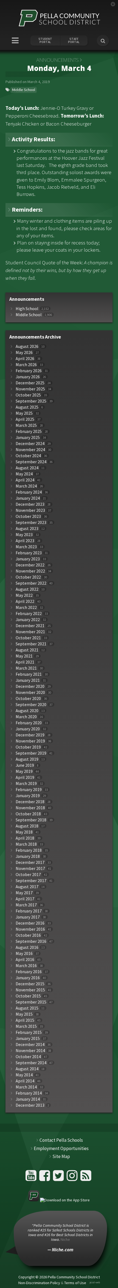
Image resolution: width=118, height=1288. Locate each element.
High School (27, 308)
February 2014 (29, 1093)
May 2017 (24, 892)
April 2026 (25, 358)
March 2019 (26, 783)
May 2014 (24, 1074)
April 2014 (25, 1081)
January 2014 (28, 1099)
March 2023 (26, 546)
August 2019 (27, 759)
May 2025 (24, 413)
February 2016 (29, 971)
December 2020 (30, 686)
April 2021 (25, 662)
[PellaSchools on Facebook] (45, 1178)
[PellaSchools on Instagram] (73, 1178)
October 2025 (28, 395)
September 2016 (31, 941)
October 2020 (28, 698)
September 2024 (31, 461)
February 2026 (29, 370)
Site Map (61, 1156)
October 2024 (28, 455)
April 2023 (25, 540)
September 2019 (31, 753)
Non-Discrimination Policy (39, 1282)
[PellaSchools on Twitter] (59, 1178)
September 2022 (31, 583)
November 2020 (30, 692)
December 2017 (30, 862)
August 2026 (27, 346)
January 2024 (28, 498)
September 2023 (31, 522)
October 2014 (28, 1056)
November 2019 (30, 741)
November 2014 (30, 1050)
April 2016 (25, 959)
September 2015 (31, 1002)
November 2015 (30, 989)
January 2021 (28, 680)
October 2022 (28, 577)
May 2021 (24, 656)
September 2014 (31, 1062)
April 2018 (25, 838)
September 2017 (31, 880)
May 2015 (24, 1014)
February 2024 (29, 492)
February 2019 (29, 789)
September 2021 (31, 643)
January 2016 (28, 977)
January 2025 (28, 437)
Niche (65, 1239)
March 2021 (26, 668)
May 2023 (24, 534)
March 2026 (26, 364)
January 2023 (28, 558)
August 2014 (27, 1068)
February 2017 (29, 911)
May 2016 (24, 953)
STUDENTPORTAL (45, 41)
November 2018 (30, 807)
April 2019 (25, 777)
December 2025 (30, 382)
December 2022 (30, 565)
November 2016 (30, 929)
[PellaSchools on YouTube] (32, 1178)
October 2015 (28, 996)
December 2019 (30, 735)
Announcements (57, 60)
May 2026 (24, 352)
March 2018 (26, 844)
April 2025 (25, 419)
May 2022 (24, 595)
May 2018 (24, 832)
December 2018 (30, 801)
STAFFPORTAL (74, 41)
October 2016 (28, 935)
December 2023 (30, 504)
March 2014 (26, 1087)
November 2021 (30, 631)
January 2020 (28, 728)
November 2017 (30, 868)
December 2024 (30, 443)
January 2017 (28, 917)
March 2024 (26, 486)
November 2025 (30, 389)
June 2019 (25, 765)
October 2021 (28, 637)
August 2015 (27, 1008)
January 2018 (28, 856)
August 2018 (27, 826)
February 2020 (29, 722)
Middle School (23, 89)
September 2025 (31, 401)
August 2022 (27, 589)
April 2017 (25, 898)
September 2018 (31, 820)
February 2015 (29, 1032)
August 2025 (27, 407)
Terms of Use (75, 1282)
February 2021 (29, 674)
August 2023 (27, 528)
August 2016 (27, 947)
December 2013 (30, 1105)
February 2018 (29, 850)
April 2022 (25, 601)
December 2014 (30, 1044)
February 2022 (29, 613)
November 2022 (30, 571)
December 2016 (30, 923)
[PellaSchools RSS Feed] (85, 1178)
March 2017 (26, 905)
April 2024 (25, 480)
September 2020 (31, 704)
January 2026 (28, 376)
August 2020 (27, 710)
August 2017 (27, 886)
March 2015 (26, 1026)
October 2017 (28, 874)
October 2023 (28, 516)
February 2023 (29, 552)
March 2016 (26, 965)
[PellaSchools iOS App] (59, 1199)
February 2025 (29, 431)
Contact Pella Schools (61, 1140)
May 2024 (24, 474)
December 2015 (30, 983)
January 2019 (28, 795)
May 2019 (24, 771)
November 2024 (30, 449)
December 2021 (30, 625)
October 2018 (28, 813)
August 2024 (27, 467)
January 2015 (28, 1038)
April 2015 (25, 1020)
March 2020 (26, 716)
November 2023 (30, 510)
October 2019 (28, 747)
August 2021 (27, 650)
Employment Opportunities (61, 1148)
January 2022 (28, 619)
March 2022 (26, 607)
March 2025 (26, 425)
